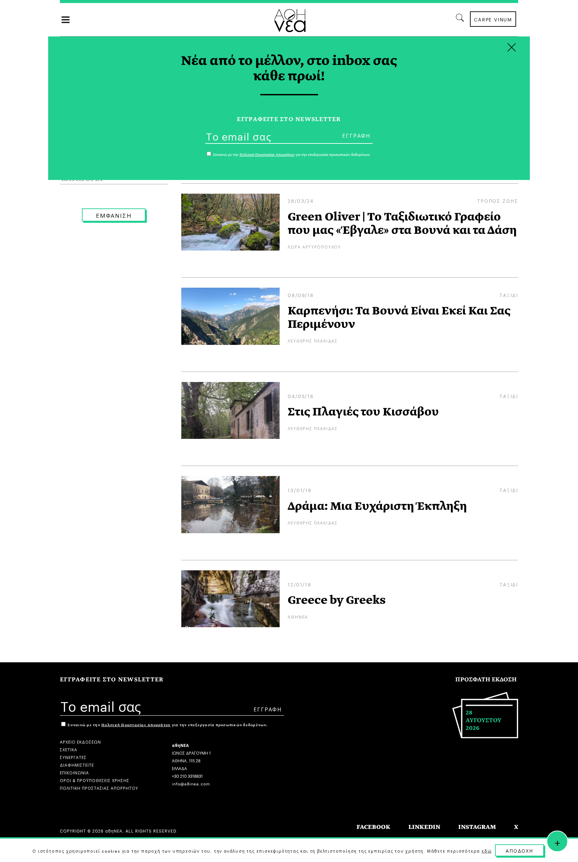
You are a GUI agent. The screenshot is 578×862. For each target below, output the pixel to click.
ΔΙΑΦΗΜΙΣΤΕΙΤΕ (77, 764)
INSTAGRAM (477, 827)
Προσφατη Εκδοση (486, 679)
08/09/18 (300, 294)
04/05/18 (300, 395)
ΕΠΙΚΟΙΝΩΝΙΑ (74, 772)
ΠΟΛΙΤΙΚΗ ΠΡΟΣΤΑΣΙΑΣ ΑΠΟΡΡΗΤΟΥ (99, 787)
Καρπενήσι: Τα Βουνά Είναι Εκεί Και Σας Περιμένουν (399, 317)
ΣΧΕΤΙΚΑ (68, 749)
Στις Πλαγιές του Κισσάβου (363, 412)
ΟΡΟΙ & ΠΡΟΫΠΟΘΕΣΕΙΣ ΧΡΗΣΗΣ (94, 780)
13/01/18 (299, 489)
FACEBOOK (373, 827)
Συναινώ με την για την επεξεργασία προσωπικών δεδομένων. (167, 725)
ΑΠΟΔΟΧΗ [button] (519, 850)
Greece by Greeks (337, 600)
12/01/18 (299, 584)
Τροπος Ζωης (497, 200)
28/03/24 (300, 200)
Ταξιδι (508, 294)
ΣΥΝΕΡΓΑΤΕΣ (73, 757)
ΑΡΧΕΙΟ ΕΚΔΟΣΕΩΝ (80, 741)
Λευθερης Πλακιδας (313, 340)
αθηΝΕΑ (298, 616)
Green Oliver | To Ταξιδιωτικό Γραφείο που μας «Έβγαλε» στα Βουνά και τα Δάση (402, 223)
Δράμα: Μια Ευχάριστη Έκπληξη (377, 506)
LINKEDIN (424, 827)
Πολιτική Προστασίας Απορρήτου (136, 725)
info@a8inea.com (191, 783)
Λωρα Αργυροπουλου (314, 246)
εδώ (487, 850)
